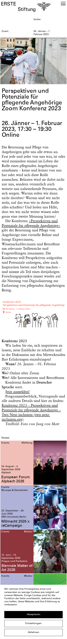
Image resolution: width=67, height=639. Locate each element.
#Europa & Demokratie (14, 490)
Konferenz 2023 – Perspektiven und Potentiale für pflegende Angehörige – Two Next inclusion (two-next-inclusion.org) (31, 412)
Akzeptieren (33, 614)
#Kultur (28, 532)
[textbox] (49, 19)
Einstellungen (33, 623)
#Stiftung (27, 443)
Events (5, 443)
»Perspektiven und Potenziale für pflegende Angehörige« (31, 223)
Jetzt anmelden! (17, 391)
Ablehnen (33, 632)
